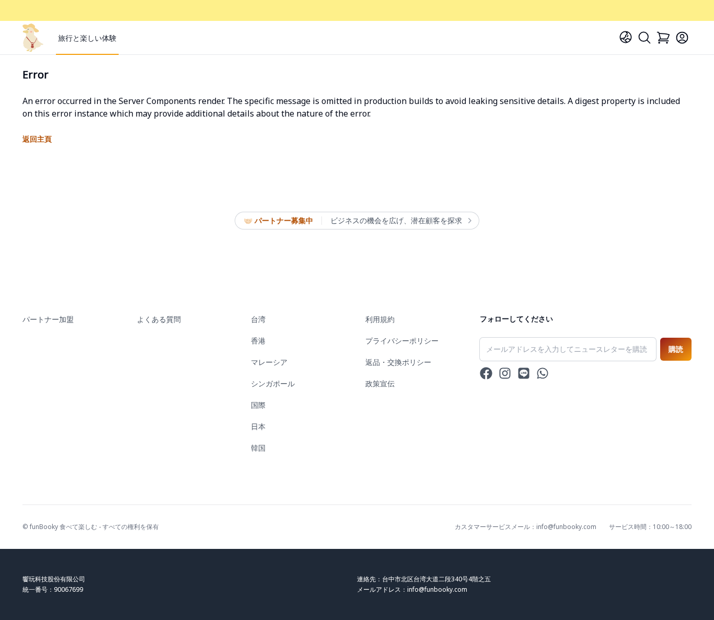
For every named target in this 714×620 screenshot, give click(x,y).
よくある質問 (159, 319)
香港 (258, 341)
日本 (258, 426)
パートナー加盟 (48, 319)
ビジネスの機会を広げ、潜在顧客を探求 (396, 220)
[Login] (682, 37)
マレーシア (269, 362)
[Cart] (663, 37)
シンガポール (273, 383)
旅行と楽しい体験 (87, 38)
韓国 (258, 448)
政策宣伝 (380, 383)
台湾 (258, 319)
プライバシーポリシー (402, 341)
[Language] (625, 37)
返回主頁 (37, 139)
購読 (676, 349)
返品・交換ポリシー (398, 362)
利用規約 (380, 319)
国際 (258, 405)
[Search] (644, 37)
